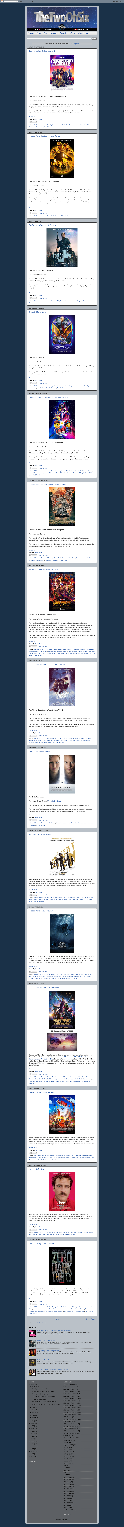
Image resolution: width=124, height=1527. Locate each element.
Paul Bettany (51, 653)
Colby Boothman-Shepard (37, 976)
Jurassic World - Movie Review (41, 911)
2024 (32, 1423)
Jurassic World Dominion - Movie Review (44, 136)
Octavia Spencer (51, 388)
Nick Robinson (45, 978)
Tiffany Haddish (84, 473)
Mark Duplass (79, 1311)
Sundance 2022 (68, 1510)
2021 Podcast (67, 1421)
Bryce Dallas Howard (54, 216)
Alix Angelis (51, 897)
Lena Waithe (41, 388)
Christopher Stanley (71, 1307)
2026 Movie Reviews (70, 1433)
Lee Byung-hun (43, 899)
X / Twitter (72, 33)
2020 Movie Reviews (40, 386)
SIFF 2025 (66, 1505)
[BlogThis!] (32, 122)
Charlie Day (70, 471)
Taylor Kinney (33, 1313)
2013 (32, 1451)
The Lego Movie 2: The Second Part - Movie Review (49, 397)
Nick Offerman (50, 473)
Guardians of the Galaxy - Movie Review (44, 988)
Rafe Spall (48, 560)
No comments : (43, 122)
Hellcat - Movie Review (39, 1399)
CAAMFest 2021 (68, 1435)
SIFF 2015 (66, 1484)
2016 (32, 1444)
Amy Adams (51, 1232)
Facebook (63, 33)
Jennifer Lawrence (81, 823)
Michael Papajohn (34, 978)
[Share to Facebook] (36, 122)
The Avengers (69, 1057)
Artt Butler (59, 1232)
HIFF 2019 (66, 1456)
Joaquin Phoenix (83, 1232)
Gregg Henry (58, 1079)
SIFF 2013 (66, 1479)
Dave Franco (33, 1157)
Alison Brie (50, 471)
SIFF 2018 (66, 1491)
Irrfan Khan (49, 976)
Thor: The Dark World (81, 1057)
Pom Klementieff (89, 125)
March (34, 1417)
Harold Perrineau (38, 1309)
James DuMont (68, 976)
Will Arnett (39, 1160)
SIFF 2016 (66, 1486)
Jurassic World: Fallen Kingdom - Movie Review (47, 484)
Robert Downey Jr (62, 653)
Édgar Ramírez (83, 1307)
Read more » (33, 116)
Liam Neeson (74, 1157)
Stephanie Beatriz (72, 473)
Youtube (31, 33)
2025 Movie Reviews (70, 1431)
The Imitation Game (54, 801)
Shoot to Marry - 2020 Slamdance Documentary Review (54, 1330)
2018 (32, 1438)
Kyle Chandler (58, 1311)
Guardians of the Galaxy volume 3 (42, 51)
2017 (32, 1441)
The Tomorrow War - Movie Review (42, 225)
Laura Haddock (65, 740)
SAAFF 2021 (67, 1475)
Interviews (66, 1461)
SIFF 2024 (66, 1503)
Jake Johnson (58, 976)
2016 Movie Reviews (40, 823)
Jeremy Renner (83, 651)
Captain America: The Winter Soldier (41, 1059)
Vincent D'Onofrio (38, 901)
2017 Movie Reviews (40, 738)
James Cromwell (81, 558)
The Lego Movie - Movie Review (41, 1092)
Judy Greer (77, 976)
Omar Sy (54, 978)
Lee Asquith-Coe (69, 1311)
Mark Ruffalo (42, 653)
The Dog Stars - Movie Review (46, 1340)
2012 (32, 1454)
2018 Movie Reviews (40, 558)
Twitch (39, 33)
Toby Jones (64, 560)
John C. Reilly (78, 1079)
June (34, 1410)
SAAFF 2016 (67, 1468)
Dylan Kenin (80, 897)
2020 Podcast (67, 1417)
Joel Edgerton (39, 1311)
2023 (32, 1426)
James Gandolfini (50, 1309)
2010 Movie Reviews (70, 1391)
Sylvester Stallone (34, 742)
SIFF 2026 (66, 1507)
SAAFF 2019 (67, 1472)
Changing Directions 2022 (71, 1438)
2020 (32, 1433)
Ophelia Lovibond (49, 1081)
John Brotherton (68, 1079)
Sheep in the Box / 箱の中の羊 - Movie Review (46, 1404)
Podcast (66, 1465)
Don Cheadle (52, 651)
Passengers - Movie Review (39, 752)
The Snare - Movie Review (45, 1360)
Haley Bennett (33, 899)
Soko (74, 1234)
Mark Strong (89, 1311)
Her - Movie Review (36, 1169)
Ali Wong (50, 386)
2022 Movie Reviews (40, 216)
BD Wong (50, 558)
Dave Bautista (70, 125)
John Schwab (49, 1311)
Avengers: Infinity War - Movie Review (43, 569)
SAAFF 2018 (67, 1470)
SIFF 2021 (66, 1496)
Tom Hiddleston (86, 653)
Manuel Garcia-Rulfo (64, 899)
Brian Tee (67, 974)
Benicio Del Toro (52, 1077)
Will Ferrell (37, 475)
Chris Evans (90, 649)
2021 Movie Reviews (40, 301)
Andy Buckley (51, 974)
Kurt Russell (55, 740)
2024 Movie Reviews (70, 1428)
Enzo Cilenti (39, 1079)
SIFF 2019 (66, 1493)
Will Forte (53, 1160)
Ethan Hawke (88, 897)
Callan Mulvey (51, 1307)
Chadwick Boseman (79, 649)
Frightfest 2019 (68, 1445)
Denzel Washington (69, 897)
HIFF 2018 (66, 1454)
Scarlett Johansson (74, 653)
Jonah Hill (32, 473)
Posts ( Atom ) (41, 1323)
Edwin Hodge (77, 301)
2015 (32, 1446)
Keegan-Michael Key (62, 1157)
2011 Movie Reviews (69, 1393)
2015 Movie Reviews (40, 974)
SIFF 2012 (66, 1477)
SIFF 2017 (66, 1489)
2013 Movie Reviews (40, 1232)
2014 (32, 1449)
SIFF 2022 (66, 1498)
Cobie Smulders (87, 1155)
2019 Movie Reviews (40, 471)
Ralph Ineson (60, 1081)
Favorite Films (72, 651)
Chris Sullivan (70, 738)
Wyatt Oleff (51, 742)
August (34, 1386)
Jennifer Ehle (70, 1309)
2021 (32, 1431)
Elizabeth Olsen (62, 651)
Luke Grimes (53, 899)
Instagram (53, 33)
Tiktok (45, 33)
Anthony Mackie (52, 649)
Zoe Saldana (48, 127)
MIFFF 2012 (67, 1463)
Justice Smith (40, 560)
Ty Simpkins (61, 978)
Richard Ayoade (61, 473)
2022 (32, 1428)
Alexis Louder (51, 301)
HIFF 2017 (66, 1451)
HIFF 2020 (66, 1458)
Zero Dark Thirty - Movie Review (41, 1244)
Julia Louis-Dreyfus (80, 386)
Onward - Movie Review (38, 312)
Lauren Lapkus (87, 976)
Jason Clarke (60, 1309)
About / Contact (83, 33)
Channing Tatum (60, 471)
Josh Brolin (92, 651)
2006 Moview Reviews (70, 1384)
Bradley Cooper (52, 125)
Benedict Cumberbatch (65, 649)
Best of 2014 (63, 1077)
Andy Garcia (51, 823)
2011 (32, 1456)
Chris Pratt (61, 125)
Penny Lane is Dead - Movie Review (48, 1350)
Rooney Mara (54, 1234)
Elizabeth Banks (87, 471)
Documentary (67, 1440)
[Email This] (30, 122)
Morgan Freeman (84, 1157)
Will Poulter (39, 127)
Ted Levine (56, 560)
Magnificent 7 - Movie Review (40, 834)
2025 (32, 1421)
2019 (32, 1436)
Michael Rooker (75, 740)
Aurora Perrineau (61, 823)
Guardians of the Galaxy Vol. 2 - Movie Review (47, 665)
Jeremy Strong (79, 1309)
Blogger (65, 1519)
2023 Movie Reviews (40, 125)
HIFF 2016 (66, 1449)
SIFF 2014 (66, 1482)
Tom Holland (61, 388)
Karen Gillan (79, 125)
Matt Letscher (36, 1234)
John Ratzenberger (68, 386)
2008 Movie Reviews (70, 1387)
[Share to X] (34, 122)
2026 (32, 1384)
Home (57, 1319)
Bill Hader (66, 1232)
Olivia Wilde (46, 1234)
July (33, 1407)
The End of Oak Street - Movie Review (43, 1396)
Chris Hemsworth (34, 651)
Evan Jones (38, 740)
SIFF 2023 (66, 1500)
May (33, 1412)
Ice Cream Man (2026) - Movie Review (44, 1401)
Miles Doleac (84, 899)
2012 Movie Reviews (40, 1307)
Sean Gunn (77, 1081)
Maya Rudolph (40, 473)
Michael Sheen (40, 825)
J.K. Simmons (86, 301)
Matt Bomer (75, 899)
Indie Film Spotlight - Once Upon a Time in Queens (52, 1369)
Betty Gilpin (60, 301)
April (33, 1415)
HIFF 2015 (66, 1447)
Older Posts (90, 1319)
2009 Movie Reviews (70, 1389)
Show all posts (74, 43)
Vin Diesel (32, 127)
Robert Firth (69, 1081)
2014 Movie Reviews (40, 1077)
